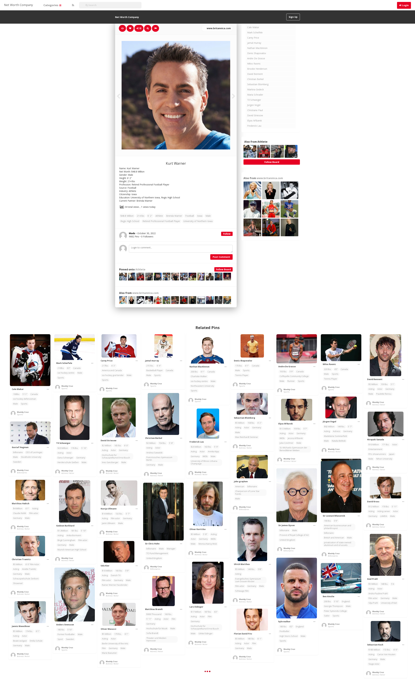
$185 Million (374, 649)
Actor (379, 389)
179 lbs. (118, 634)
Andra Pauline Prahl (378, 593)
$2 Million (151, 443)
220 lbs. (327, 369)
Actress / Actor (378, 404)
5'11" (25, 394)
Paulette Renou (383, 394)
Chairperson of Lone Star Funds (247, 492)
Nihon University (384, 458)
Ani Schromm (347, 668)
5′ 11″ (394, 506)
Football (189, 215)
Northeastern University (202, 386)
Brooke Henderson (257, 68)
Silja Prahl (373, 603)
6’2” (68, 368)
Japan (391, 454)
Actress (336, 431)
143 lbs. (340, 663)
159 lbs (384, 384)
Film (210, 616)
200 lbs (194, 371)
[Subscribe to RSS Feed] (73, 5)
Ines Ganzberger (110, 462)
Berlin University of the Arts (115, 643)
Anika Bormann (73, 535)
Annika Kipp (213, 451)
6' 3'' (113, 365)
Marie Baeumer (109, 653)
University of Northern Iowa (198, 221)
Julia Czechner (286, 443)
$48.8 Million (127, 215)
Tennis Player (241, 375)
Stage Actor (373, 664)
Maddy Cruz (23, 412)
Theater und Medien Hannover (156, 639)
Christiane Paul (255, 110)
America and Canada (112, 370)
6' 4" (159, 365)
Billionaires (22, 472)
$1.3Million (63, 530)
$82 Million (329, 426)
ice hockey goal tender (113, 375)
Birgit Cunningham (66, 540)
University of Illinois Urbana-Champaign (204, 462)
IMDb (282, 438)
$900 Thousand (153, 614)
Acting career (383, 511)
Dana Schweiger (65, 457)
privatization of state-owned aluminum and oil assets (337, 543)
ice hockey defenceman (24, 399)
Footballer (284, 631)
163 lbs (207, 446)
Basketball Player (154, 370)
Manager (171, 548)
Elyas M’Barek (254, 120)
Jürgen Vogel (253, 105)
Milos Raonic (254, 63)
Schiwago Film (242, 591)
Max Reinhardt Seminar (246, 437)
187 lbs (207, 611)
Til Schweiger (254, 99)
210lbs (61, 368)
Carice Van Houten (386, 654)
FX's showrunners (377, 454)
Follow (227, 233)
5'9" (291, 371)
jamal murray (254, 42)
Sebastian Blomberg (257, 84)
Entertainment (375, 449)
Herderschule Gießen (68, 462)
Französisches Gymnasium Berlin (159, 458)
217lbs (105, 365)
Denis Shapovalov (256, 53)
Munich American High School (72, 549)
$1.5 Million (285, 428)
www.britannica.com (218, 28)
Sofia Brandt (152, 633)
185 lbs (251, 638)
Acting (371, 389)
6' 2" (150, 215)
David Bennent (255, 73)
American (239, 486)
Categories (51, 5)
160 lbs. (168, 614)
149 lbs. (341, 426)
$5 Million (373, 384)
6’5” (336, 369)
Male (208, 215)
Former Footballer (66, 634)
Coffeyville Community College (294, 376)
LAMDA (383, 516)
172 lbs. (386, 649)
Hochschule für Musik (156, 628)
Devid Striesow (255, 115)
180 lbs (283, 626)
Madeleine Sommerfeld (335, 436)
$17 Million (196, 611)
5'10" (336, 601)
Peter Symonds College (335, 611)
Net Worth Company (18, 5)
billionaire (18, 452)
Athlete (159, 215)
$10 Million (373, 444)
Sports (24, 403)
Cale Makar (253, 27)
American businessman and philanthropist (337, 526)
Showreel (18, 583)
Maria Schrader (255, 94)
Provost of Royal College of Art (294, 535)
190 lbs (327, 520)
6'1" (202, 371)
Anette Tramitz (29, 569)
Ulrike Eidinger (206, 633)
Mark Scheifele (255, 32)
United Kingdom (287, 540)
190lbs (16, 394)
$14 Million (107, 513)
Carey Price (253, 37)
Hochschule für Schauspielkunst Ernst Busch (116, 456)
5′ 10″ (84, 448)
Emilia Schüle (36, 640)
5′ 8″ (171, 443)
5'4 (392, 584)
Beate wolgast (20, 640)
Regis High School (129, 221)
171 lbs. (385, 444)
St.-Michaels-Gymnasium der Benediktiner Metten (293, 449)
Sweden (17, 462)
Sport (60, 639)
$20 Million (63, 448)
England (300, 626)
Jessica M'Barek (295, 438)
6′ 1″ (259, 638)
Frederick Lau (254, 125)
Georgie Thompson (333, 606)
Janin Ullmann (108, 523)
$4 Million (17, 508)
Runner (291, 381)
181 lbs (74, 530)
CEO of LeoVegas (34, 452)
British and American (334, 537)
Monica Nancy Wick (208, 543)
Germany (389, 389)
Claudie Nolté (19, 513)
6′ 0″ (126, 445)
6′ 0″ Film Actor (32, 564)
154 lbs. (162, 443)
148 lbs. (384, 584)
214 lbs (140, 215)
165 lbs (117, 445)
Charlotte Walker (199, 376)
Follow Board (223, 269)
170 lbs (238, 365)
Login (405, 5)
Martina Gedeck (255, 89)
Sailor (327, 615)
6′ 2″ (259, 422)
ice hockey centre (66, 372)
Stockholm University (31, 457)
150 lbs (283, 371)
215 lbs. (150, 365)
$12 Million (373, 506)
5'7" (305, 428)
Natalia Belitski (339, 440)
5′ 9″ (216, 446)
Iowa (199, 215)
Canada (34, 394)
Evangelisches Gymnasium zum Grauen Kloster (248, 580)
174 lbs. (29, 631)
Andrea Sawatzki (154, 452)
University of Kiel (389, 603)
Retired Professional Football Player (161, 221)
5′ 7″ (350, 426)
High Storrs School (289, 636)
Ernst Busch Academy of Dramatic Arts (335, 674)
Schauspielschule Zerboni (26, 578)
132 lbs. (119, 513)
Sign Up (293, 16)
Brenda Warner (174, 215)
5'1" (392, 384)
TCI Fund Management (157, 553)
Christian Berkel (255, 79)
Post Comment (221, 256)
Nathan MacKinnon (257, 48)
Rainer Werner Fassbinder (115, 585)
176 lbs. (74, 448)
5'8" (260, 569)
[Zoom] (147, 28)
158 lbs (251, 422)
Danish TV (116, 575)
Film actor (33, 513)
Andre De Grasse (256, 58)
